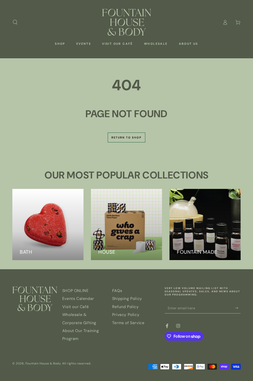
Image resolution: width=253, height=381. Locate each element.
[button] (15, 22)
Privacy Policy (125, 314)
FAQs (117, 290)
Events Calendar (78, 298)
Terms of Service (128, 322)
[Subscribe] (238, 307)
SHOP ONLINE (75, 290)
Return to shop (126, 137)
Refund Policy (125, 306)
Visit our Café (75, 306)
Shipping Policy (127, 298)
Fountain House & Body (43, 363)
